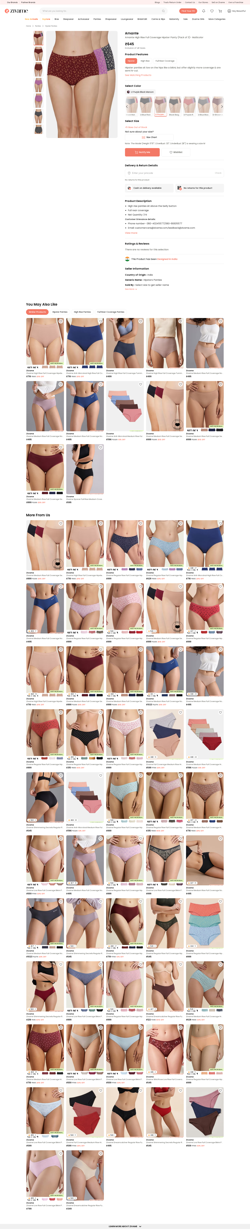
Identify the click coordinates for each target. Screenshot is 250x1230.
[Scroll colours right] (221, 106)
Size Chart (151, 137)
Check (218, 173)
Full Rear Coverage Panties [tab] (111, 312)
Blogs (157, 2)
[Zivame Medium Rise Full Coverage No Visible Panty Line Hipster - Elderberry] (45, 406)
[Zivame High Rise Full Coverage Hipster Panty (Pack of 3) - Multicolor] (45, 343)
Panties (38, 26)
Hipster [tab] (131, 60)
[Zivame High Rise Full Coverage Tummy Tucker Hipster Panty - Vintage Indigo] (125, 343)
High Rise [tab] (145, 60)
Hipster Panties (51, 26)
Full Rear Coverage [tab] (165, 60)
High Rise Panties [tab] (82, 312)
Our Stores (203, 2)
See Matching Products (138, 75)
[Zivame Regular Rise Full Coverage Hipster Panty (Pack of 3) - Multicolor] (125, 545)
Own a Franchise (235, 2)
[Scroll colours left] (128, 106)
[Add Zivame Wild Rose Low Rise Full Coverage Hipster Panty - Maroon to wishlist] (180, 1027)
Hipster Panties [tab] (60, 312)
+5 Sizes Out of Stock (136, 127)
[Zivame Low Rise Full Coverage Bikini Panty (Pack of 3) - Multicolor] (45, 860)
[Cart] (220, 11)
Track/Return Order (172, 2)
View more (131, 233)
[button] (163, 11)
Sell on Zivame (218, 2)
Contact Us (190, 2)
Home (28, 26)
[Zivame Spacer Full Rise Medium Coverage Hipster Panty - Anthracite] (85, 469)
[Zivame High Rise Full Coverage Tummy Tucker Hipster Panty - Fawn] (165, 343)
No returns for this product (198, 188)
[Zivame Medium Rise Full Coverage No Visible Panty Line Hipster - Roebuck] (205, 343)
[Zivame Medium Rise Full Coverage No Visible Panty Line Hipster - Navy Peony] (85, 406)
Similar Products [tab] (37, 312)
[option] (38, 38)
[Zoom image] (81, 84)
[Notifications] (203, 11)
